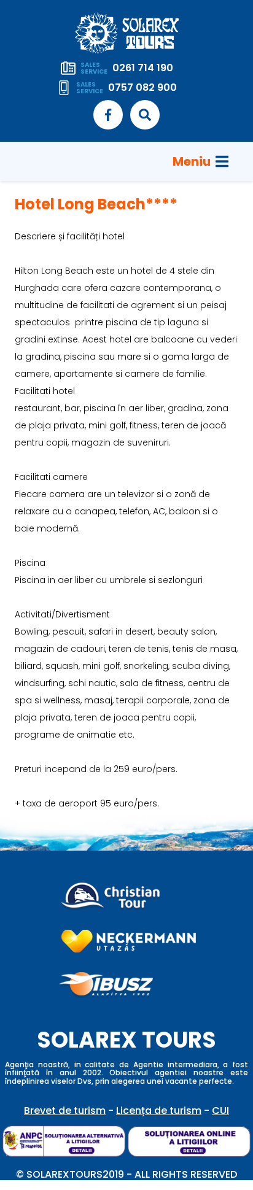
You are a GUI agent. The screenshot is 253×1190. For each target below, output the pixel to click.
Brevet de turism (65, 1110)
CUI (220, 1110)
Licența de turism (158, 1110)
